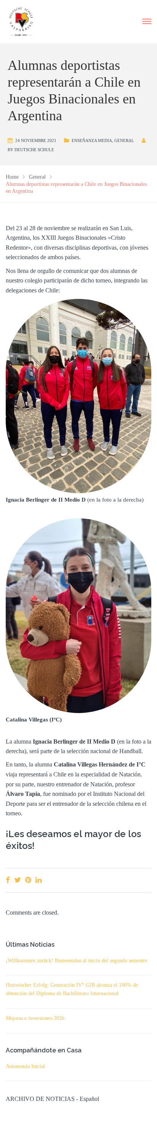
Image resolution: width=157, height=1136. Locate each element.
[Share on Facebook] (8, 880)
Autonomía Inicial (25, 1066)
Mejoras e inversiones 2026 (35, 1018)
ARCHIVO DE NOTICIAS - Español (52, 1099)
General (124, 140)
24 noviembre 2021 (35, 140)
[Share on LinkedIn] (38, 880)
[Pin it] (28, 880)
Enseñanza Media (92, 140)
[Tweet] (17, 880)
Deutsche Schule (34, 149)
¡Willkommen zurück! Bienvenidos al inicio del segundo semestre (76, 960)
